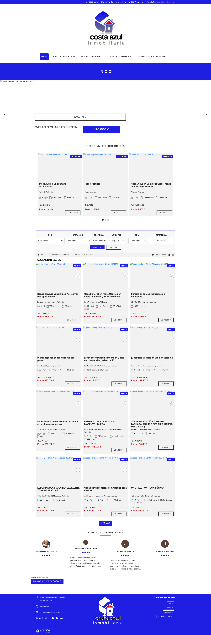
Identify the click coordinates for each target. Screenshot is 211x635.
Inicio (44, 57)
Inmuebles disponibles (92, 57)
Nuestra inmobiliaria (64, 57)
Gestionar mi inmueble (121, 57)
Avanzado (97, 248)
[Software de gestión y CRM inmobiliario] (43, 631)
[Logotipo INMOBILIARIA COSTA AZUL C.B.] (103, 27)
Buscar (113, 247)
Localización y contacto (152, 57)
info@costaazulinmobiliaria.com (52, 612)
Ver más (105, 523)
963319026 (44, 606)
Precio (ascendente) (84, 255)
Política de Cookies (165, 616)
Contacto (169, 607)
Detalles (72, 213)
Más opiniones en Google (47, 581)
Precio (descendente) (61, 255)
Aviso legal (168, 612)
